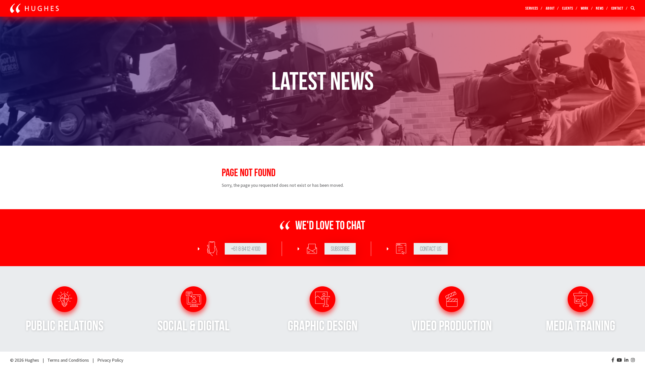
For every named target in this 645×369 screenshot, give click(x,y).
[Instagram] (633, 360)
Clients (567, 8)
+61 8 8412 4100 (245, 248)
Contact (617, 8)
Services (531, 8)
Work (585, 8)
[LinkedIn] (626, 360)
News (600, 8)
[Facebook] (612, 360)
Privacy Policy (110, 360)
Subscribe (340, 248)
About (550, 8)
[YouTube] (619, 360)
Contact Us (430, 248)
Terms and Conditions (68, 360)
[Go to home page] (34, 8)
